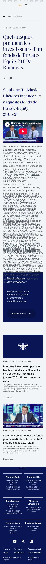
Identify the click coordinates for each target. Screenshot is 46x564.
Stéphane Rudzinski (24, 149)
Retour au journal (15, 16)
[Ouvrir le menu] (26, 5)
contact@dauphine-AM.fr (13, 513)
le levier (20, 233)
